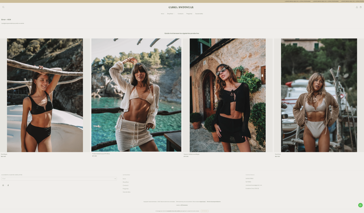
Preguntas (189, 13)
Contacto (180, 13)
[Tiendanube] (182, 205)
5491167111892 (249, 178)
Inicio (162, 13)
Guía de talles (199, 13)
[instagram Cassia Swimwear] (3, 185)
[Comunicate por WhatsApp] (360, 205)
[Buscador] (3, 7)
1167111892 (248, 182)
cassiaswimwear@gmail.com (254, 185)
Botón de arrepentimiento (214, 201)
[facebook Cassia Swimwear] (8, 185)
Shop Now (170, 13)
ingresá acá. (203, 201)
